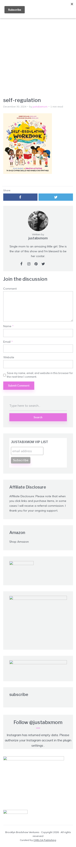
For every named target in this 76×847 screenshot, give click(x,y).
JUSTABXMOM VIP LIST (29, 442)
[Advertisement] (38, 57)
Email (8, 342)
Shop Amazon (19, 541)
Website (8, 357)
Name (8, 326)
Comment (10, 288)
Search (38, 417)
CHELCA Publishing (44, 840)
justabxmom (40, 106)
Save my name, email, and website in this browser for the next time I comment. (40, 374)
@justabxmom (45, 722)
